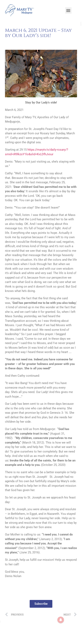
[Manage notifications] (61, 620)
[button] (68, 10)
